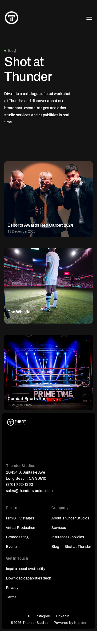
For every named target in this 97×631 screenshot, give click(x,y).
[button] (89, 17)
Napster (80, 623)
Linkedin (62, 616)
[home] (11, 17)
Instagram (43, 616)
